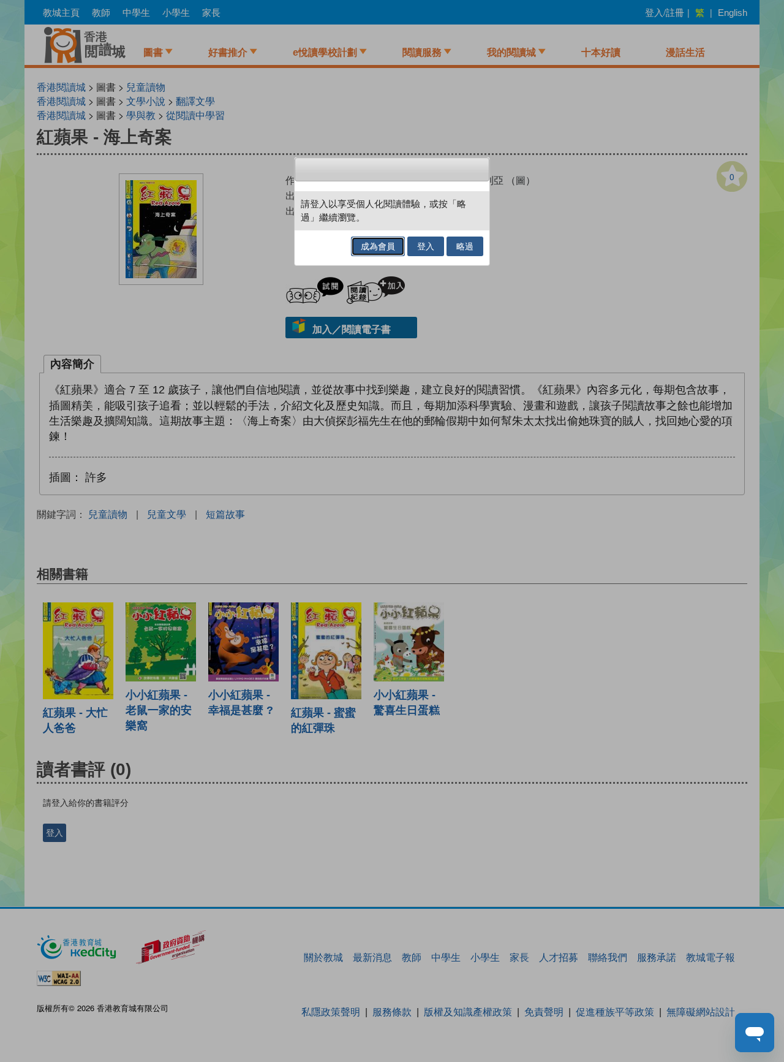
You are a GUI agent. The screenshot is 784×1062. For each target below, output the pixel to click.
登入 (425, 246)
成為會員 (378, 246)
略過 (464, 246)
